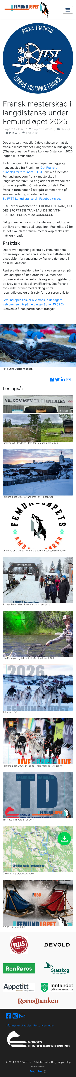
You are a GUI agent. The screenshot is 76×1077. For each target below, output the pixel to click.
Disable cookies (38, 1066)
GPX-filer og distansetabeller (18, 873)
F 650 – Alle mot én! (14, 927)
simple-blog (64, 1062)
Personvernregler (43, 1025)
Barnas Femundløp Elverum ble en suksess (26, 604)
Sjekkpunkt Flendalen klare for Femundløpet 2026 (30, 443)
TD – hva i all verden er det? (18, 819)
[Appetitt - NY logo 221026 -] (19, 987)
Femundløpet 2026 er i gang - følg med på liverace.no (33, 765)
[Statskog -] (57, 968)
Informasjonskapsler (18, 1025)
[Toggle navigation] (68, 9)
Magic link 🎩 (38, 1071)
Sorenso (27, 1062)
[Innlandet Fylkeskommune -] (57, 987)
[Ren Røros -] (19, 968)
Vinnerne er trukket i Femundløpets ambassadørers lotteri (35, 550)
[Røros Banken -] (38, 1000)
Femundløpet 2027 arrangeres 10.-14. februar (28, 497)
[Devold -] (57, 945)
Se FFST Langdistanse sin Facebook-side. (32, 198)
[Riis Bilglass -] (19, 945)
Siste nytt (65, 129)
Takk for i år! (10, 712)
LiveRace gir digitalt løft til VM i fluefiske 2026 (28, 658)
